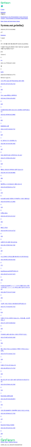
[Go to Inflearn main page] (15, 3)
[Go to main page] (15, 440)
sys (1, 60)
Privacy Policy (4, 442)
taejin (2, 72)
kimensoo (3, 35)
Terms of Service (13, 442)
